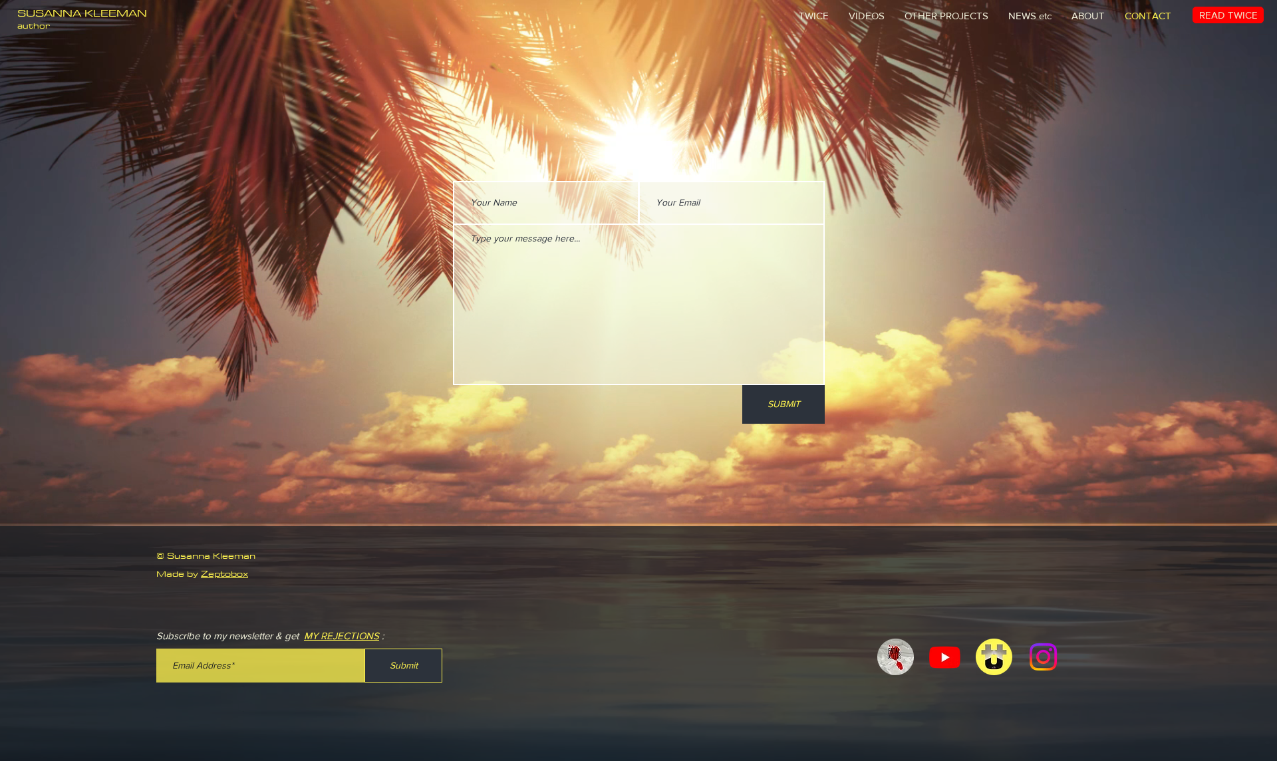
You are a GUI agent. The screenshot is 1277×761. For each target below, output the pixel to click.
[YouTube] (944, 657)
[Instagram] (1043, 657)
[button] (946, 16)
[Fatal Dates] (895, 657)
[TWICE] (994, 657)
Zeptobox (224, 573)
